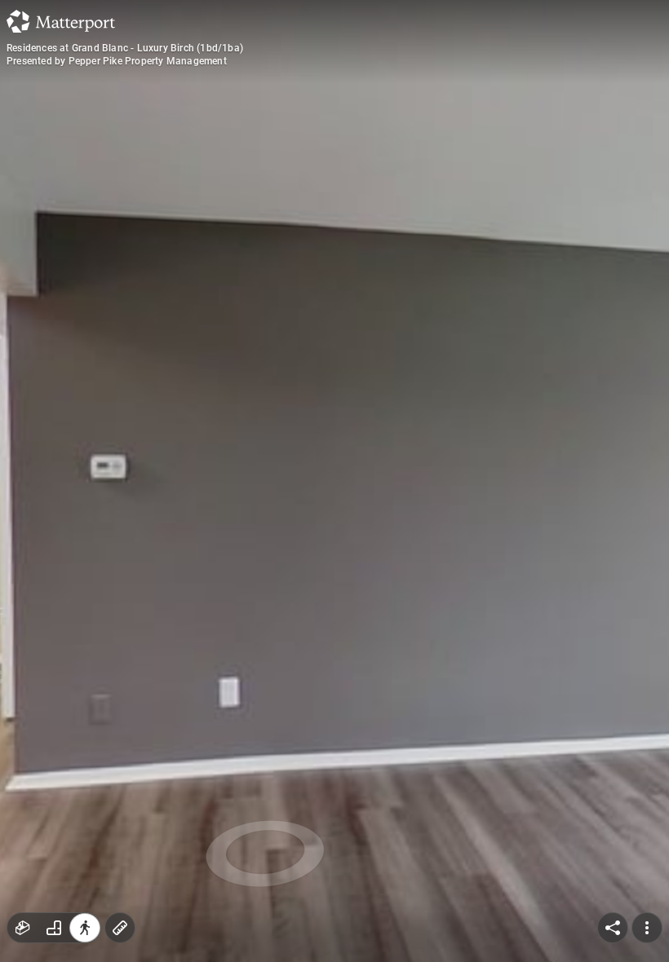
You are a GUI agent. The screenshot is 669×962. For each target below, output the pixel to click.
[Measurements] (119, 927)
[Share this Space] (612, 927)
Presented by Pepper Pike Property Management (117, 61)
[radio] (22, 927)
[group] (54, 927)
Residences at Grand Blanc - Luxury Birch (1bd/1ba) (125, 48)
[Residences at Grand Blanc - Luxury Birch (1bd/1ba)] (334, 481)
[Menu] (646, 927)
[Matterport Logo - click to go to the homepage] (60, 21)
